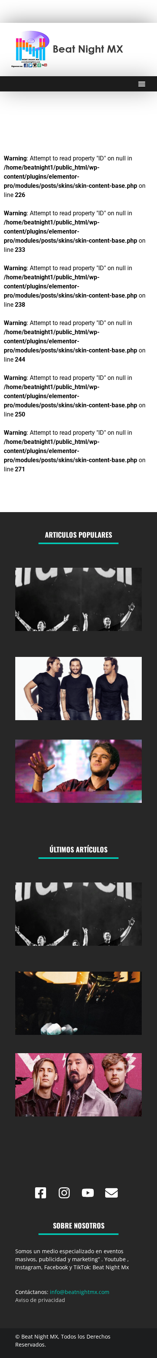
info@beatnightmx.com (79, 1292)
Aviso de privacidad (40, 1300)
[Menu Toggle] (142, 84)
